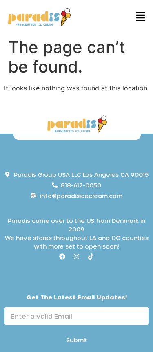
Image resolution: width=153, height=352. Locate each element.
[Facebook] (62, 257)
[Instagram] (77, 257)
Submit (76, 340)
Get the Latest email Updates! (77, 297)
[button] (141, 17)
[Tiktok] (91, 257)
